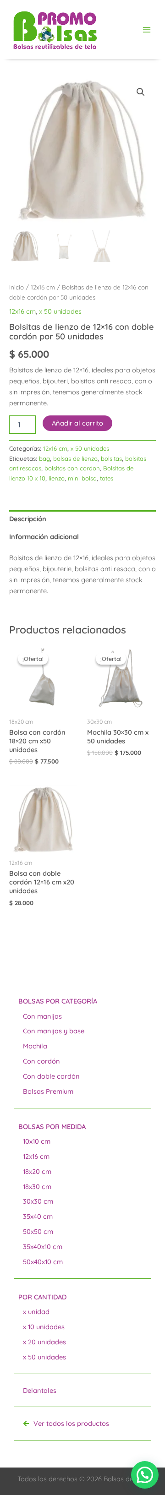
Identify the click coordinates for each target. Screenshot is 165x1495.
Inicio (16, 287)
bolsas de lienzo (75, 458)
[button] (140, 92)
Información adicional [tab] (44, 536)
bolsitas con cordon (72, 468)
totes (106, 478)
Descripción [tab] (27, 518)
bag (44, 458)
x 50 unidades (60, 311)
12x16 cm (43, 287)
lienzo (57, 478)
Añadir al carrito (77, 423)
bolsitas (111, 458)
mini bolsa (82, 478)
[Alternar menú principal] (147, 29)
